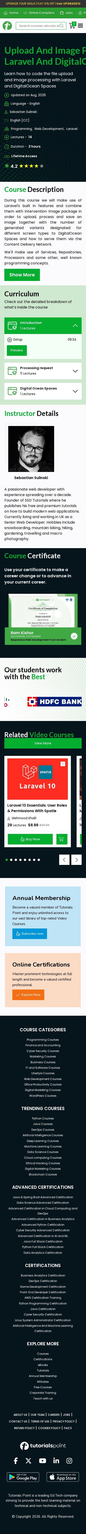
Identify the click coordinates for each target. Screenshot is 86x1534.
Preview (17, 350)
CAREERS (54, 1415)
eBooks (43, 1365)
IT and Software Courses (43, 1068)
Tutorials (43, 1370)
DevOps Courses (42, 1130)
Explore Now (31, 994)
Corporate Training (43, 1393)
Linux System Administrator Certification (43, 1320)
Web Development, (49, 129)
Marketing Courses (43, 1056)
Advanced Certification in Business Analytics (43, 1219)
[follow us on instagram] (69, 1461)
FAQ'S (68, 1428)
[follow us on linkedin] (56, 1461)
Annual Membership (43, 1376)
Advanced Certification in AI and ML (43, 1236)
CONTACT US (18, 1421)
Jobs (67, 13)
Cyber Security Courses (43, 1051)
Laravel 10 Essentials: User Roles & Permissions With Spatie (37, 808)
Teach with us (43, 1398)
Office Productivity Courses (43, 1084)
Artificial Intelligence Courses (43, 1135)
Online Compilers (40, 13)
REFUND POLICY (24, 1428)
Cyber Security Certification (43, 1314)
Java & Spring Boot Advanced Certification (43, 1197)
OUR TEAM (37, 1415)
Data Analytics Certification (43, 1253)
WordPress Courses (42, 1096)
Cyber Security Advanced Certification (43, 1230)
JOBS (66, 1415)
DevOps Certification (43, 1281)
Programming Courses (43, 1040)
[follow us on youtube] (42, 1461)
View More (42, 743)
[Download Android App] (23, 1477)
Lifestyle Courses (43, 1073)
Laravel (72, 129)
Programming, (22, 129)
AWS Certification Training (43, 1298)
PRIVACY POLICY (64, 1421)
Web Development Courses (43, 1079)
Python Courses (43, 1118)
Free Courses (43, 1387)
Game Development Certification (43, 1287)
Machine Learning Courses (43, 1146)
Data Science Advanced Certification (43, 1203)
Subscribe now (32, 933)
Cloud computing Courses (43, 1158)
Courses (43, 1354)
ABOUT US (20, 1415)
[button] (7, 860)
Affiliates (43, 1382)
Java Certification (42, 1309)
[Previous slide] (64, 860)
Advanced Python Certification (43, 1225)
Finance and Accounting (43, 1045)
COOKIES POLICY (49, 1428)
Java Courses (43, 1124)
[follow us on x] (28, 1461)
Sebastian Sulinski (23, 112)
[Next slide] (76, 860)
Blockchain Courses (43, 1174)
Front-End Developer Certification (43, 1292)
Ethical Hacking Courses (43, 1163)
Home (11, 13)
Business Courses (43, 1062)
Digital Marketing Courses (43, 1090)
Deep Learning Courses (43, 1141)
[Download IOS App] (63, 1477)
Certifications (42, 1359)
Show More (22, 275)
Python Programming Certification (43, 1303)
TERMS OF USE (40, 1421)
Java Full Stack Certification (43, 1241)
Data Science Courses (42, 1152)
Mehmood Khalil (24, 818)
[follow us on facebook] (16, 1461)
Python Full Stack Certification (43, 1247)
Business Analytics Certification (43, 1275)
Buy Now (33, 839)
